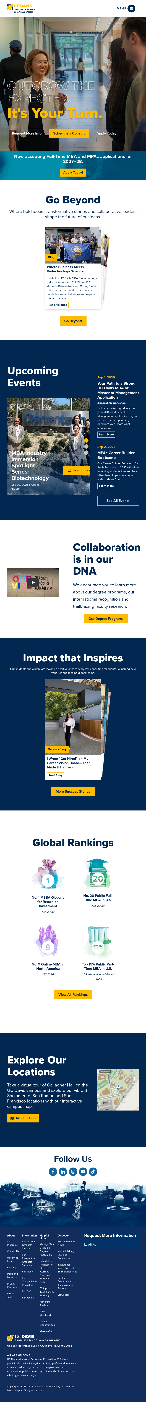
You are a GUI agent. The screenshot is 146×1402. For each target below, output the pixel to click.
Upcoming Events (12, 1259)
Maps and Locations (12, 1275)
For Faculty (28, 1297)
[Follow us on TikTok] (93, 1171)
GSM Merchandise (47, 1313)
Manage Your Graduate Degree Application (47, 1249)
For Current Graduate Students (28, 1245)
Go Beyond (73, 321)
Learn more (106, 434)
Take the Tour (26, 1118)
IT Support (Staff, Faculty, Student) (47, 1292)
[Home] (21, 8)
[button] (126, 8)
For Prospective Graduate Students (28, 1260)
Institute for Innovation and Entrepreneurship (67, 1268)
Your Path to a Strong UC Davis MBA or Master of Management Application (118, 390)
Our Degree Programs (106, 619)
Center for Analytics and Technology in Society (65, 1283)
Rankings (12, 1267)
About (11, 1235)
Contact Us (13, 1251)
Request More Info (26, 133)
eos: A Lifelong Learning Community (66, 1255)
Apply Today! (73, 172)
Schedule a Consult (69, 133)
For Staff (26, 1291)
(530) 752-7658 (63, 1345)
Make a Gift (46, 1331)
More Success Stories (73, 791)
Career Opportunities (47, 1323)
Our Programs (12, 1243)
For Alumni (28, 1271)
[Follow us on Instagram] (73, 1171)
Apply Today (106, 133)
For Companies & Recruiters (29, 1282)
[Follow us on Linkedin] (62, 1171)
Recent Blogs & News (66, 1243)
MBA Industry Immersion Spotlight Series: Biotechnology (30, 466)
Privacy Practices (12, 1285)
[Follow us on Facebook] (53, 1171)
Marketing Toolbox (45, 1303)
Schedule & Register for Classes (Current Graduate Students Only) (46, 1272)
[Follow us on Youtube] (83, 1171)
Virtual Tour (10, 1295)
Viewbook (63, 1294)
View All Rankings (73, 995)
